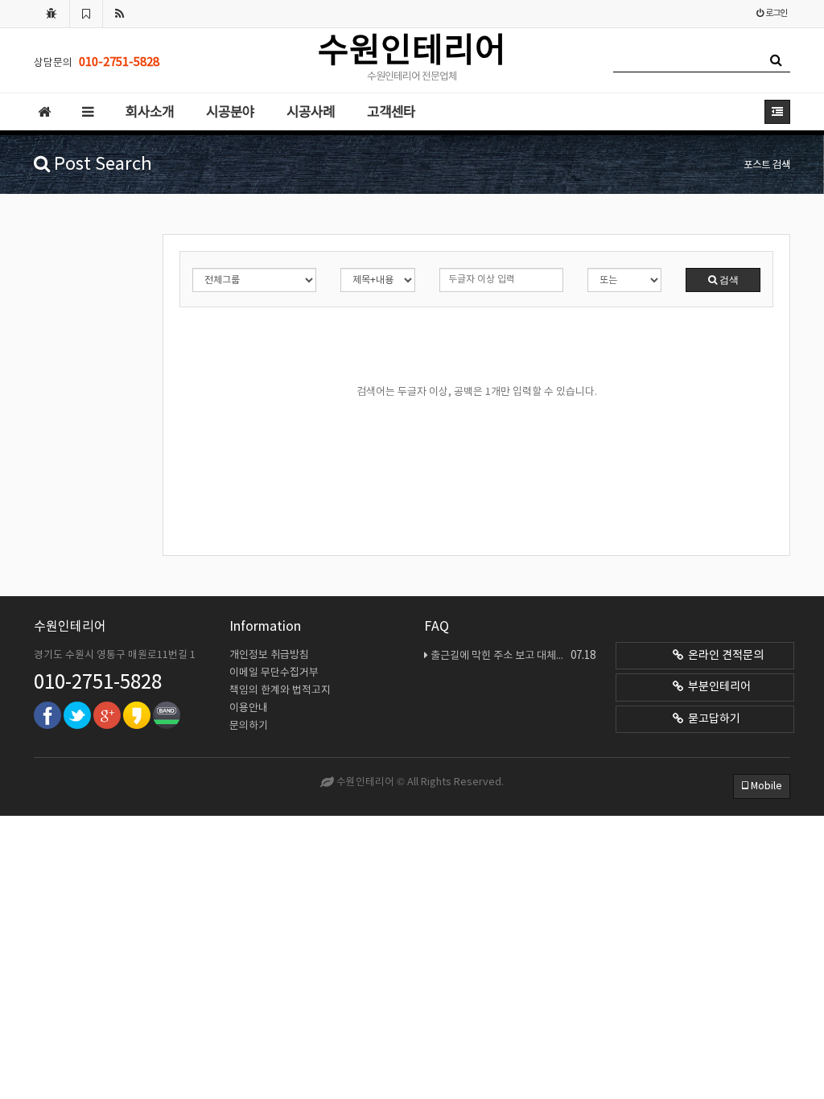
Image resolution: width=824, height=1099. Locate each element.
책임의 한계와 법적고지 (280, 691)
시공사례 (310, 113)
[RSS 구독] (120, 13)
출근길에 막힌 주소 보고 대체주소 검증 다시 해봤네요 (513, 655)
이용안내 (248, 708)
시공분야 (230, 113)
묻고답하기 (711, 719)
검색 (728, 280)
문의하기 (248, 726)
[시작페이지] (51, 13)
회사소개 (150, 113)
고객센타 (391, 113)
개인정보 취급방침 (269, 655)
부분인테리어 (717, 687)
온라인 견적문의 (723, 655)
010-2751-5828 (98, 683)
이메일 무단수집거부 (274, 673)
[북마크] (86, 13)
